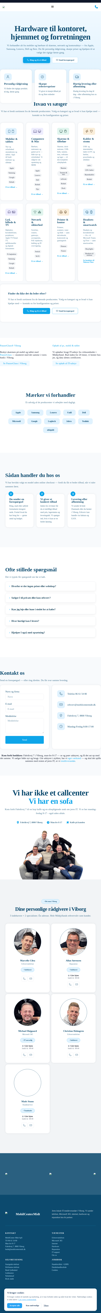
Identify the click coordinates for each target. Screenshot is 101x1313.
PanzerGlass (6, 354)
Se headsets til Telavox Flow (88, 261)
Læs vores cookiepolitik (27, 1300)
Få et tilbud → (11, 187)
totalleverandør (68, 761)
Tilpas (46, 1306)
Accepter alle (14, 1306)
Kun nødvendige (32, 1306)
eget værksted (74, 758)
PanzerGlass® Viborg (10, 345)
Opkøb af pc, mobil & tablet (66, 345)
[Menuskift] (52, 6)
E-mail (8, 704)
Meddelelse (10, 716)
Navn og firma (12, 691)
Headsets (88, 219)
